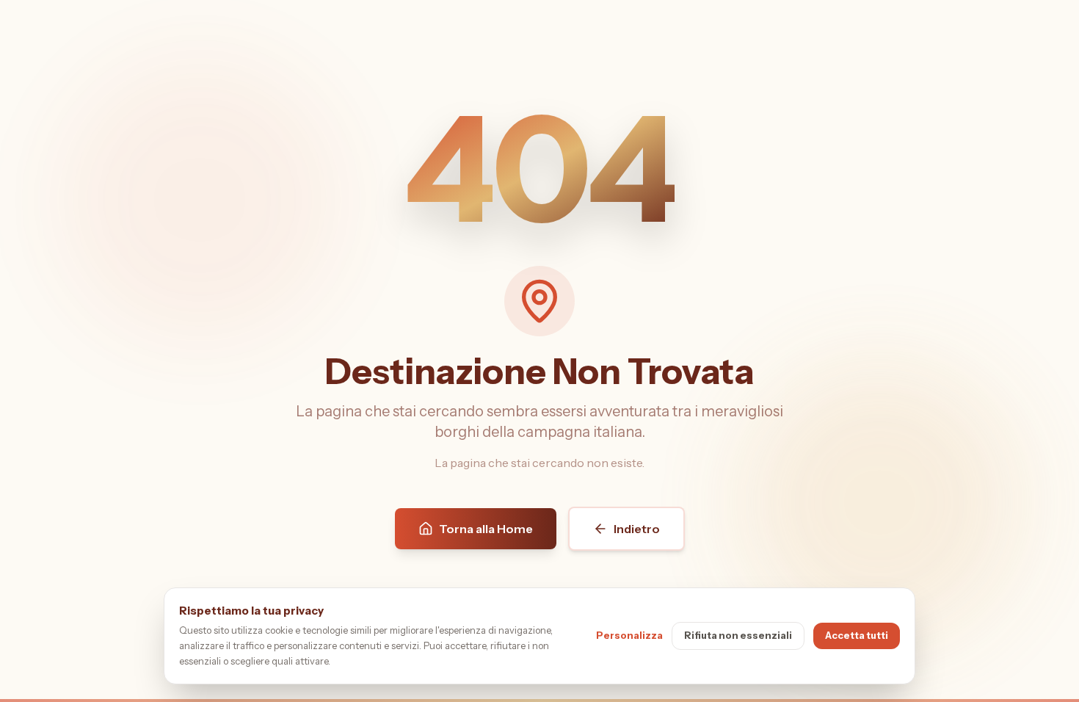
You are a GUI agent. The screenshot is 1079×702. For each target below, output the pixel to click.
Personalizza (629, 635)
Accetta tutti (856, 635)
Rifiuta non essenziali (738, 635)
